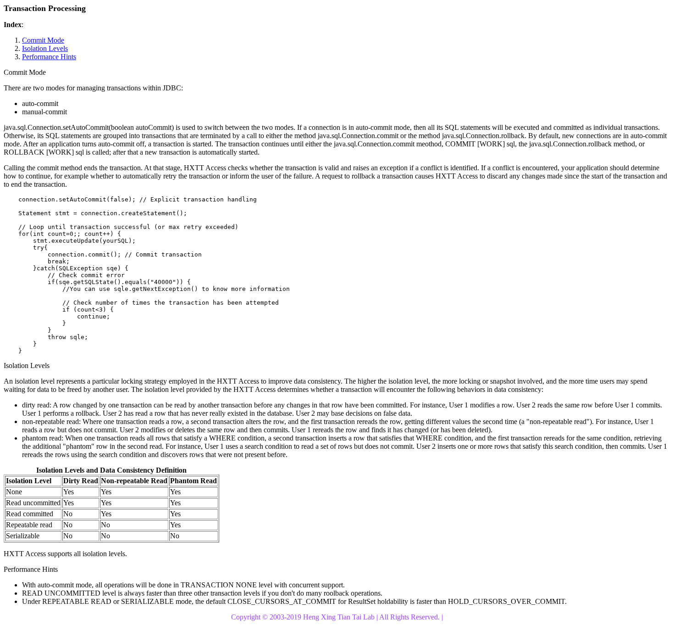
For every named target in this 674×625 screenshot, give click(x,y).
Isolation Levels (45, 48)
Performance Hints (49, 57)
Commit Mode (43, 40)
